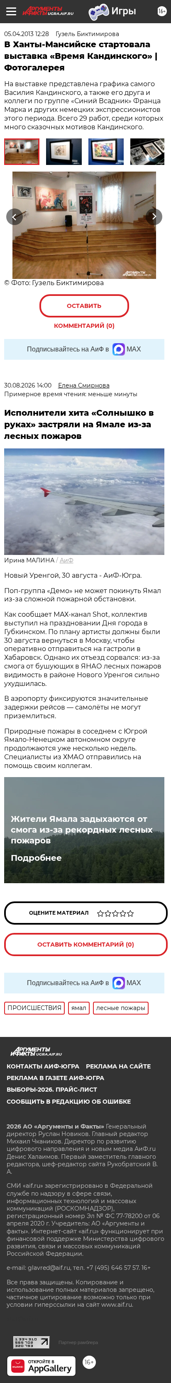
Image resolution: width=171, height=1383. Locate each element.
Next (154, 216)
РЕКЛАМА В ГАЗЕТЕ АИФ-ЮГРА (55, 1078)
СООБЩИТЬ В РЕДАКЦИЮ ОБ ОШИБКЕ (69, 1101)
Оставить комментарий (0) (84, 309)
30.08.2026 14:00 (27, 385)
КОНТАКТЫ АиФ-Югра (43, 1066)
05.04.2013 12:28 (26, 34)
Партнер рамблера (78, 1342)
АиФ (66, 560)
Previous (13, 216)
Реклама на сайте (118, 1066)
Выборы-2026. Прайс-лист (52, 1089)
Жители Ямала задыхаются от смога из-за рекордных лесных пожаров (82, 829)
